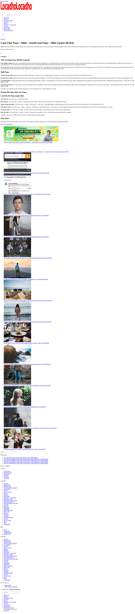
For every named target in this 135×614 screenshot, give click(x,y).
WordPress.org (7, 534)
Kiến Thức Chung (8, 20)
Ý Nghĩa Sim (7, 524)
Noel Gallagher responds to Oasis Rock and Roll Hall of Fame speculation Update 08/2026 (26, 236)
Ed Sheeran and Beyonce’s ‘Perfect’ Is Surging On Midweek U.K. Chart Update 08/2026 (26, 279)
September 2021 (8, 472)
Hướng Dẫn (3, 39)
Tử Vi (5, 521)
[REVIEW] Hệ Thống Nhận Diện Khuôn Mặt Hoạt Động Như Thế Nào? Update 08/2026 (26, 215)
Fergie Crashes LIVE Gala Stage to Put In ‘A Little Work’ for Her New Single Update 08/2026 (27, 385)
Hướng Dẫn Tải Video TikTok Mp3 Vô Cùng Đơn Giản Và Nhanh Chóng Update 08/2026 (26, 173)
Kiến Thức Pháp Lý (9, 30)
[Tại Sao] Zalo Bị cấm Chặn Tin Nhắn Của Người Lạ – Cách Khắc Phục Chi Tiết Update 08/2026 (28, 142)
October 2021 (7, 471)
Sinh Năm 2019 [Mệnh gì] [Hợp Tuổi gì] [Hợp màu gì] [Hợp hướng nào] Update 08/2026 (26, 462)
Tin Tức (6, 19)
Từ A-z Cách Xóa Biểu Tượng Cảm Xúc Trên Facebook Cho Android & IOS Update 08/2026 (27, 194)
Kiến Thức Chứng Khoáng (10, 500)
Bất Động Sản (7, 486)
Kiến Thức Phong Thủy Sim (11, 503)
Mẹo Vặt (6, 506)
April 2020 (6, 478)
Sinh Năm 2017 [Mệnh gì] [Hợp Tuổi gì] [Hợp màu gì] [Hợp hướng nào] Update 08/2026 (26, 459)
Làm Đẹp (6, 504)
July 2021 (6, 475)
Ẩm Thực (6, 22)
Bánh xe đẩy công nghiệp (11, 586)
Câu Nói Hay (7, 27)
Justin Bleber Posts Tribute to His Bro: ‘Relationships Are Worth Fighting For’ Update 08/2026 (27, 364)
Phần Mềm (6, 509)
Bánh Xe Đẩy (7, 485)
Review (6, 23)
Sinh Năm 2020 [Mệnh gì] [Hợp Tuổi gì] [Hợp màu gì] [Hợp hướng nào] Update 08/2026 (26, 463)
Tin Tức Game (7, 520)
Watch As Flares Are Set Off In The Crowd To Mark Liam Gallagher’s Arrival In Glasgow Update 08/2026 (30, 428)
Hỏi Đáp (6, 495)
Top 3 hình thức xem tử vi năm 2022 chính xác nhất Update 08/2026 (21, 457)
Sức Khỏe (6, 514)
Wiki (5, 523)
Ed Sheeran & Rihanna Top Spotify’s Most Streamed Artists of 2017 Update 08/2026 (25, 449)
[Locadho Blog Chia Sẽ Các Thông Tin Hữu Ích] (16, 9)
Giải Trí (6, 26)
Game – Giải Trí (8, 492)
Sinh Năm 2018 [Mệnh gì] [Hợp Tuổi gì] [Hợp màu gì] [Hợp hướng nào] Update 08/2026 (26, 460)
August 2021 (7, 474)
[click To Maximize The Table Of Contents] (1, 52)
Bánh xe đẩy (8, 585)
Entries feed (7, 531)
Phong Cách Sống (8, 510)
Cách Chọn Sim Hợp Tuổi (10, 487)
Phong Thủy (7, 29)
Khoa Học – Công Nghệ (10, 24)
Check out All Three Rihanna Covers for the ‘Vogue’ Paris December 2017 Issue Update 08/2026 (28, 300)
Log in (5, 529)
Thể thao (6, 516)
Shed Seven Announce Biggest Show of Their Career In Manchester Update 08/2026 (25, 406)
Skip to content (4, 1)
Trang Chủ (6, 17)
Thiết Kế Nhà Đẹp (8, 517)
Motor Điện (7, 507)
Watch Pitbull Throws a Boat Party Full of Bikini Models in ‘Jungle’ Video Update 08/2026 (26, 343)
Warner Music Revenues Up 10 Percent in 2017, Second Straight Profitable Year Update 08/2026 (28, 258)
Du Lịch (6, 490)
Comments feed (7, 532)
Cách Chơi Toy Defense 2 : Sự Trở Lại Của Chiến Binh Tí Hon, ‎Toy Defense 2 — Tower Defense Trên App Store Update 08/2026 (36, 151)
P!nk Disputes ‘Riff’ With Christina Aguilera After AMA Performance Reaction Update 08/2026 (27, 321)
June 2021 (6, 477)
